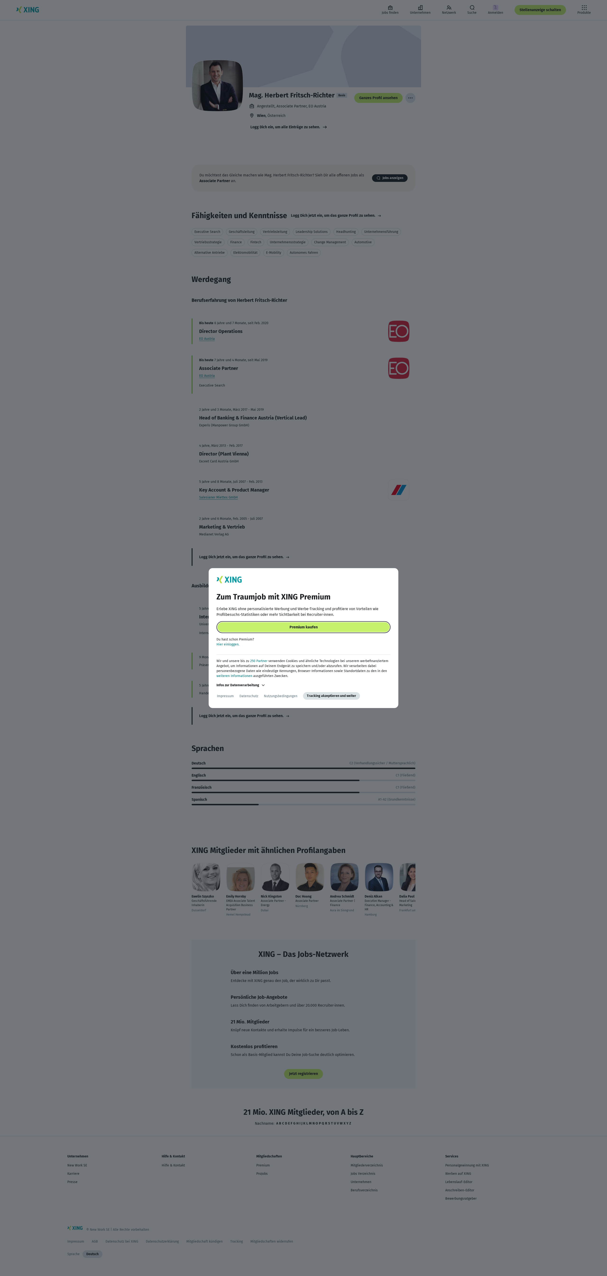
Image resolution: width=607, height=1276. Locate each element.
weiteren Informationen (234, 676)
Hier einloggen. (227, 644)
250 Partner (258, 661)
